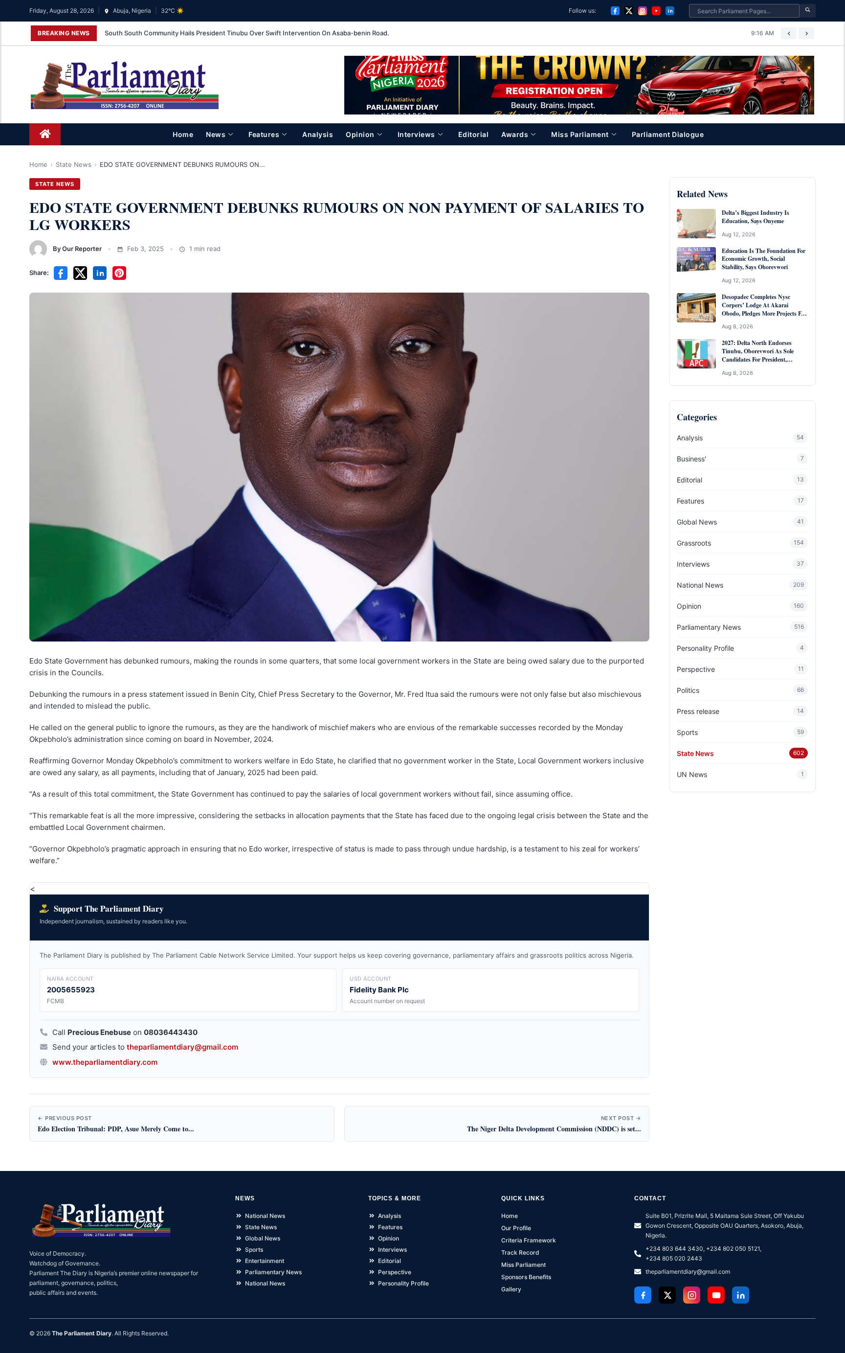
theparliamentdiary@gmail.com (182, 1047)
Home (183, 134)
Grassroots (694, 543)
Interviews (416, 134)
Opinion (360, 134)
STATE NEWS (54, 184)
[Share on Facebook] (60, 273)
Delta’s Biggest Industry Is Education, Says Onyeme (755, 217)
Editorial (473, 134)
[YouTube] (656, 10)
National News (700, 585)
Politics (688, 690)
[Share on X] (80, 273)
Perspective (696, 669)
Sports (687, 732)
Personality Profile (705, 648)
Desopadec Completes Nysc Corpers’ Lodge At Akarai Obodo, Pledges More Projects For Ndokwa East (764, 305)
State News (73, 164)
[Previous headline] (789, 33)
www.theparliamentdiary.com (104, 1062)
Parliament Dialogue (668, 134)
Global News (697, 522)
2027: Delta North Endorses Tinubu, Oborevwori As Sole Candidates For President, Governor (758, 351)
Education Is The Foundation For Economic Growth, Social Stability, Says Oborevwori (763, 259)
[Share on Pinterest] (119, 273)
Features (263, 134)
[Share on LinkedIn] (100, 273)
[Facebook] (615, 10)
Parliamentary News (709, 627)
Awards (514, 134)
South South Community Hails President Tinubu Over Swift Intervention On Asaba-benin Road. (247, 33)
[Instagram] (642, 10)
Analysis (317, 134)
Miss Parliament (580, 134)
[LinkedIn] (670, 10)
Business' (691, 459)
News (215, 134)
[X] (628, 10)
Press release (698, 711)
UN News (692, 774)
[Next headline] (806, 33)
